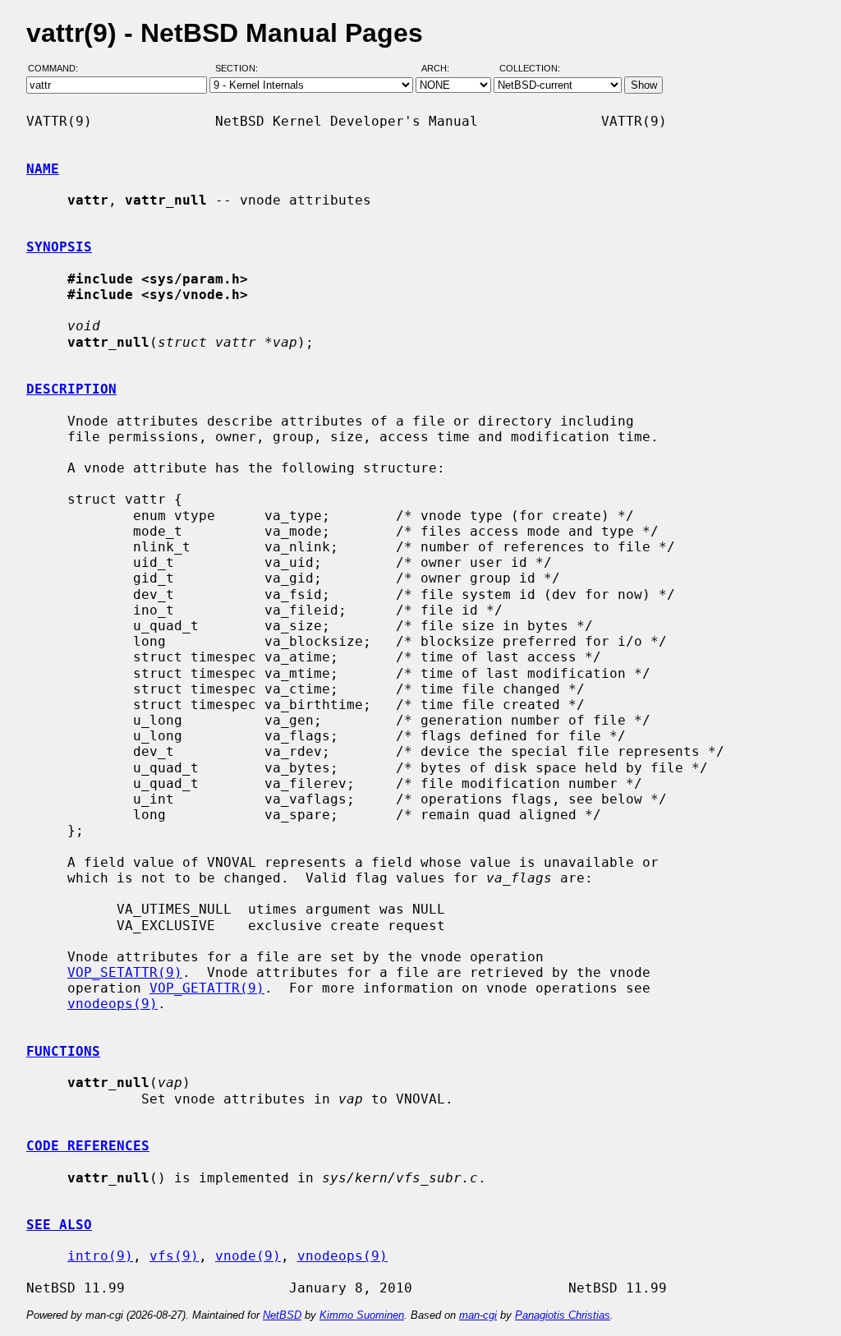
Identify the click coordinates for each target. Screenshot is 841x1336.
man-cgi (478, 1315)
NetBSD (282, 1315)
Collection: (529, 68)
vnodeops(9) (112, 1003)
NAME (42, 169)
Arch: (442, 68)
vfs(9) (174, 1256)
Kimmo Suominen (361, 1315)
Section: (240, 68)
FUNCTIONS (63, 1051)
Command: (58, 68)
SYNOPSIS (59, 247)
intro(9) (100, 1256)
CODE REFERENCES (87, 1146)
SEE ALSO (59, 1224)
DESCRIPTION (71, 389)
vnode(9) (248, 1256)
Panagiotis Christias (562, 1315)
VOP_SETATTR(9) (124, 972)
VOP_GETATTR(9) (206, 988)
